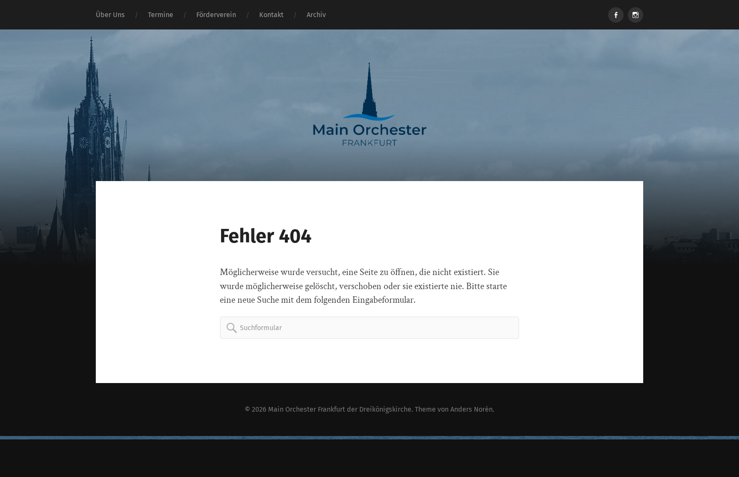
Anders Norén (471, 409)
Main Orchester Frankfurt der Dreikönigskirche (339, 409)
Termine (160, 15)
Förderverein (216, 15)
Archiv (316, 15)
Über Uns (110, 15)
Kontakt (271, 15)
